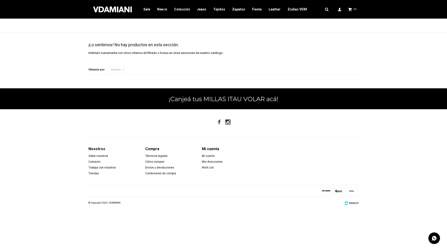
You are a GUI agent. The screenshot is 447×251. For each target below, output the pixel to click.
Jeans (201, 9)
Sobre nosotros (98, 156)
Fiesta (257, 9)
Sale (146, 9)
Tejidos (219, 9)
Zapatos (238, 9)
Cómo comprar (154, 161)
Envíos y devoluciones (159, 167)
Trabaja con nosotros (102, 167)
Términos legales (156, 156)
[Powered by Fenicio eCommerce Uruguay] (352, 202)
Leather (275, 9)
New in (162, 9)
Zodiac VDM (297, 9)
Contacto (94, 161)
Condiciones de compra (160, 173)
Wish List (208, 167)
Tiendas (93, 173)
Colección (182, 9)
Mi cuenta (208, 156)
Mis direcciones (212, 161)
